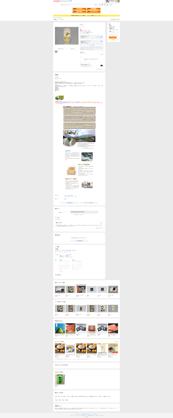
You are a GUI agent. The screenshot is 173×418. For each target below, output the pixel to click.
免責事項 (89, 415)
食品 (65, 196)
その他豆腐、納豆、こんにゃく (93, 396)
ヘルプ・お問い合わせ (96, 415)
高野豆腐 (105, 396)
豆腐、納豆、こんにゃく (70, 196)
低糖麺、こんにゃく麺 (74, 396)
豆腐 (58, 396)
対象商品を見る (91, 32)
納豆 (56, 396)
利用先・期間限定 (87, 43)
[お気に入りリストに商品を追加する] (117, 39)
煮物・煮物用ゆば (59, 17)
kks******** (101, 223)
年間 (57, 78)
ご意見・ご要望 (101, 415)
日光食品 (54, 17)
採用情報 (92, 415)
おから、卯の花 (63, 396)
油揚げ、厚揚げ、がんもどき (83, 396)
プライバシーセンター (78, 415)
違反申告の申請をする (100, 69)
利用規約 (83, 415)
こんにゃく (68, 396)
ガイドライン (86, 415)
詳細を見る (101, 54)
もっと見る (116, 341)
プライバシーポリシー (72, 415)
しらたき (109, 396)
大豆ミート (100, 396)
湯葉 (75, 196)
